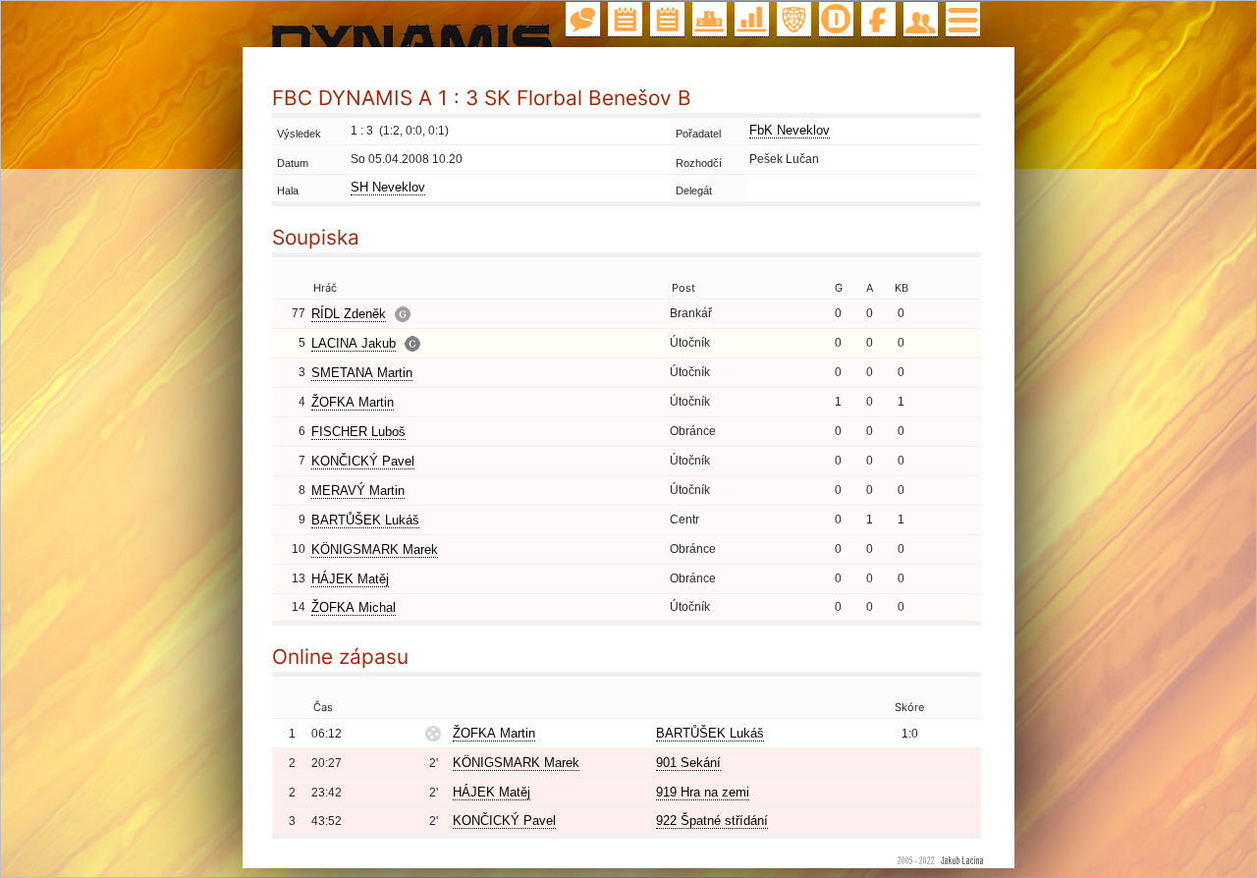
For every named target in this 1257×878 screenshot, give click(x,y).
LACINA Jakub (353, 343)
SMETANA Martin (361, 372)
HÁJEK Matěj (350, 579)
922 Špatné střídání (712, 820)
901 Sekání (688, 762)
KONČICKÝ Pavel (362, 461)
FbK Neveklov (789, 130)
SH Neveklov (388, 187)
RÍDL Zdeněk (348, 313)
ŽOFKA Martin (352, 402)
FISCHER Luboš (358, 431)
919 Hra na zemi (702, 792)
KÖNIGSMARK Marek (374, 549)
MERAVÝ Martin (358, 490)
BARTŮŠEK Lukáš (365, 520)
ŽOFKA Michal (353, 607)
